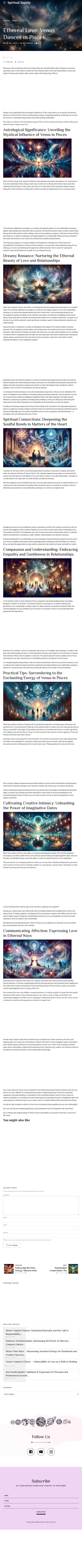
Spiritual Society (19, 2)
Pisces (6, 20)
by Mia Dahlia (26, 43)
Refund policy (40, 1522)
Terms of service (50, 1522)
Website (5, 1232)
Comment (6, 1195)
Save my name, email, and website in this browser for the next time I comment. (28, 1240)
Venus (15, 20)
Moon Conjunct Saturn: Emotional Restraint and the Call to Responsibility (37, 1332)
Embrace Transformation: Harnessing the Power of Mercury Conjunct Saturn (37, 1342)
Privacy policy (31, 1522)
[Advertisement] (41, 94)
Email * (5, 1225)
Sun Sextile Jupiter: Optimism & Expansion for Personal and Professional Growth (37, 1374)
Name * (5, 1217)
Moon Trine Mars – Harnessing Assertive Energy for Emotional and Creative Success (41, 1353)
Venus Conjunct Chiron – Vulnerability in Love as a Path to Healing (41, 1361)
